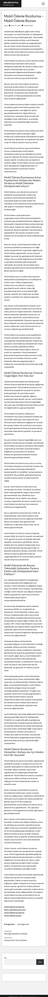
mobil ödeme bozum (12, 915)
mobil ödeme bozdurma (14, 906)
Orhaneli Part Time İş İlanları (15, 940)
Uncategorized (23, 924)
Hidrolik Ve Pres (10, 2)
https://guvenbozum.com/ (15, 909)
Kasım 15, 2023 (16, 25)
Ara (5, 958)
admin (6, 25)
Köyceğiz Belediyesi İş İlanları (16, 933)
